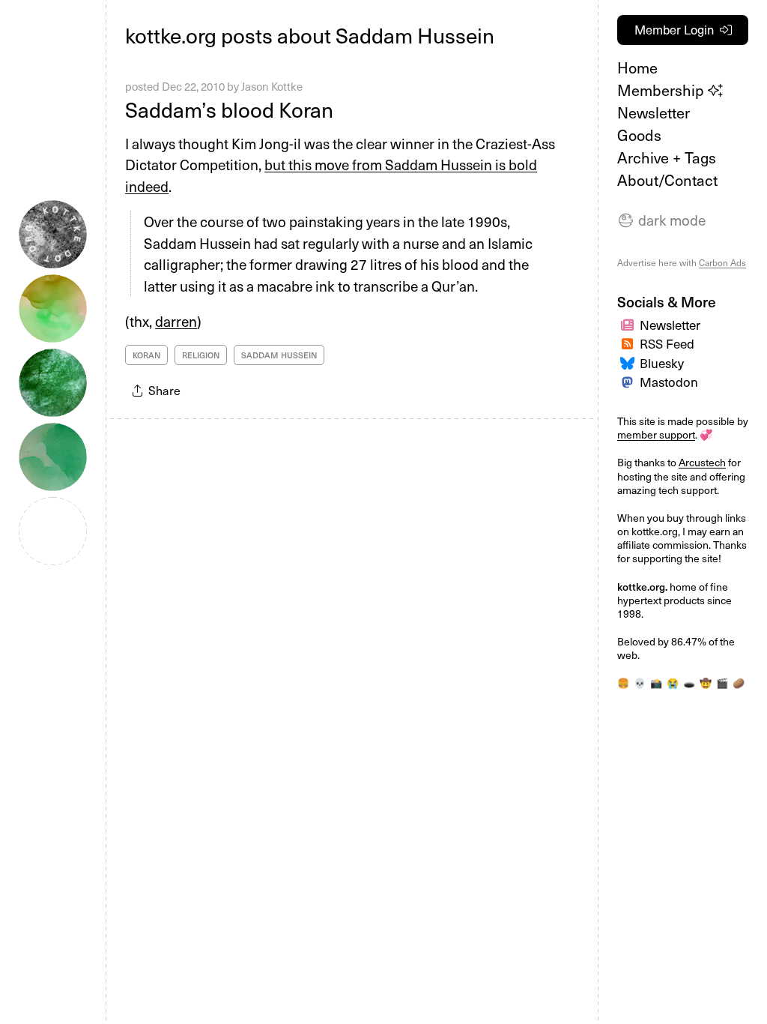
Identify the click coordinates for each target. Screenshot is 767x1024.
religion (200, 355)
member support (656, 434)
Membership (662, 90)
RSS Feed (667, 343)
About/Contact (667, 180)
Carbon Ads (722, 262)
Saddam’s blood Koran (229, 109)
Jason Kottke (272, 86)
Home (637, 67)
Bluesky (662, 363)
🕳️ (689, 682)
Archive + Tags (666, 157)
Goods (639, 135)
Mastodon (669, 381)
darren (176, 320)
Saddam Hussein (279, 355)
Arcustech (702, 462)
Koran (146, 355)
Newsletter (653, 112)
